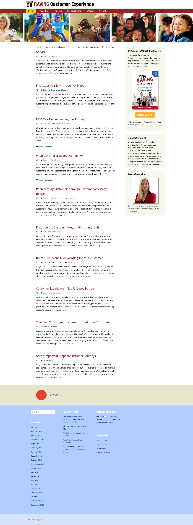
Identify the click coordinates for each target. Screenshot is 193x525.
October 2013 (36, 501)
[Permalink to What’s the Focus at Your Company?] (37, 160)
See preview (141, 66)
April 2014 (34, 484)
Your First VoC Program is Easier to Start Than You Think (72, 322)
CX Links (90, 11)
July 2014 (34, 472)
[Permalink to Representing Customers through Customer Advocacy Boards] (37, 198)
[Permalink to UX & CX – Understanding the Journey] (37, 123)
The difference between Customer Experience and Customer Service (73, 419)
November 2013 (37, 497)
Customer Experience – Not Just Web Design (65, 288)
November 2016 (37, 439)
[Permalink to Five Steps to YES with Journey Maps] (37, 90)
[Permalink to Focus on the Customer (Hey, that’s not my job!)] (37, 232)
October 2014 (36, 460)
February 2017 (36, 431)
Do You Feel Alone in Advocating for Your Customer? (70, 258)
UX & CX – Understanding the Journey (60, 119)
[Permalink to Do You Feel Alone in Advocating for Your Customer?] (37, 262)
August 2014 (35, 468)
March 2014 (35, 488)
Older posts (51, 395)
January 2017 (36, 435)
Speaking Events (74, 11)
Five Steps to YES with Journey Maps (60, 85)
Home (30, 11)
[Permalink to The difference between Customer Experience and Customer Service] (37, 56)
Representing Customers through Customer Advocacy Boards (74, 449)
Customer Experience (51, 56)
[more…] (68, 73)
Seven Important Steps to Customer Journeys (66, 356)
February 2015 (36, 448)
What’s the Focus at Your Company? (59, 156)
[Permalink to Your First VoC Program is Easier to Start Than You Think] (37, 326)
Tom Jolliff (100, 416)
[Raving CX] (96, 4)
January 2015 (36, 452)
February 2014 (36, 492)
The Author (43, 11)
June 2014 (35, 476)
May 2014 (34, 480)
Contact (102, 11)
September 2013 (37, 505)
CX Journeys (66, 90)
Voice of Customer (69, 198)
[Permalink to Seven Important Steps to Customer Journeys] (37, 360)
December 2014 (37, 456)
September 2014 (37, 464)
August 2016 (35, 443)
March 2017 (35, 427)
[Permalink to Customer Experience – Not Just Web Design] (37, 293)
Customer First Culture (52, 160)
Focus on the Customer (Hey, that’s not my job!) (67, 227)
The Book (58, 11)
